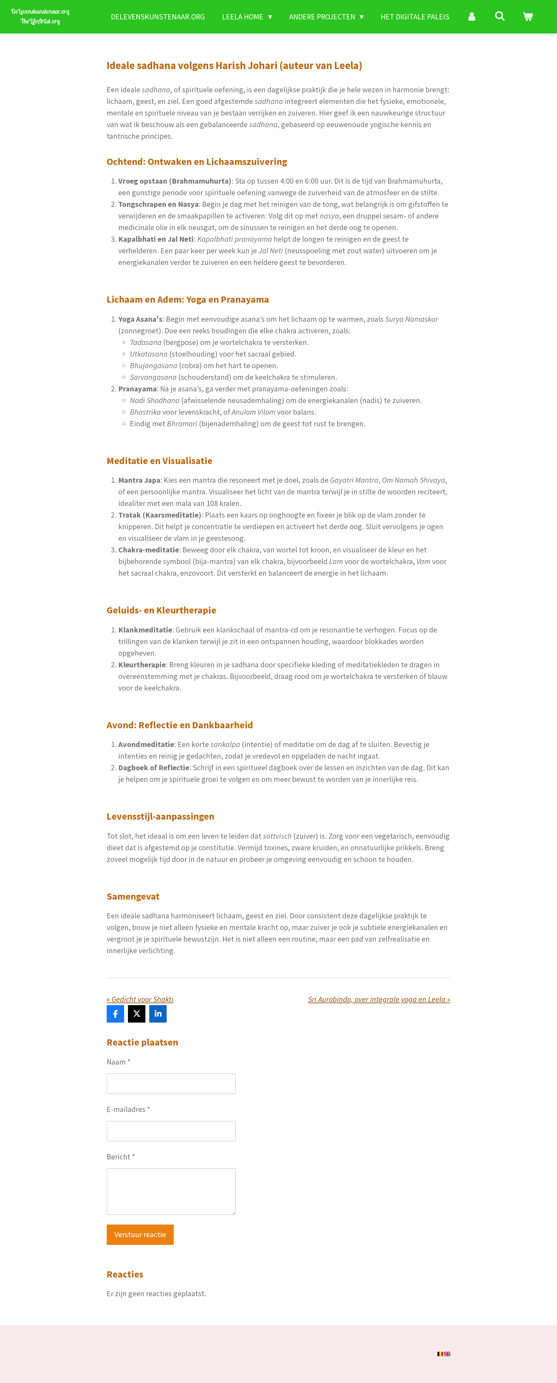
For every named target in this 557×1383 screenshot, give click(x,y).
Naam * (119, 1062)
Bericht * (121, 1157)
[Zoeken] (500, 16)
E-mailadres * (128, 1109)
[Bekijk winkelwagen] (527, 17)
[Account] (472, 17)
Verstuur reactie (140, 1234)
